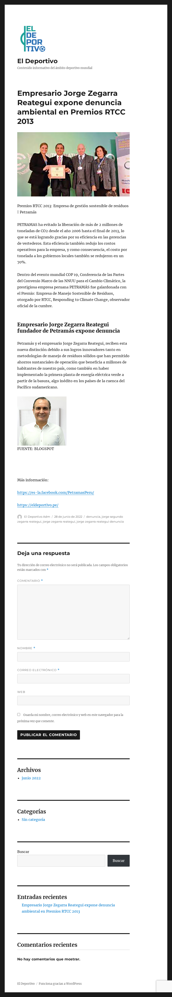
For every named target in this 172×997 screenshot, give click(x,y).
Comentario (30, 581)
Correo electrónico (38, 670)
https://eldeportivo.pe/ (37, 505)
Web (21, 692)
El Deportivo (37, 61)
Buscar (23, 851)
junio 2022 (31, 778)
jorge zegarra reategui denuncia (100, 521)
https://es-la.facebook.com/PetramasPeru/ (55, 492)
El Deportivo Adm (37, 516)
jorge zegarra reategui (59, 521)
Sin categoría (33, 819)
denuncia (93, 516)
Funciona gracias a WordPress (60, 984)
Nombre (26, 648)
